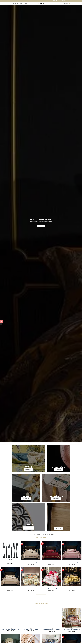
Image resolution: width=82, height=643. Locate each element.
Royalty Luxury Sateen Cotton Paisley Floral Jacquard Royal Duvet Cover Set (51, 589)
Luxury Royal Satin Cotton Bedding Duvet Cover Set (71, 630)
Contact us (26, 3)
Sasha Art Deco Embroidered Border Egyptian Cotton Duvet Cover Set (31, 563)
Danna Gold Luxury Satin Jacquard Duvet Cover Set (30, 589)
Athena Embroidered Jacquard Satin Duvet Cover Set (51, 630)
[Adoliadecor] (41, 3)
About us (22, 3)
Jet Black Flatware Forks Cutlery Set (10, 562)
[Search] (12, 3)
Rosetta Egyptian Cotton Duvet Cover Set (30, 629)
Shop (17, 3)
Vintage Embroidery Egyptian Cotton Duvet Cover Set (71, 589)
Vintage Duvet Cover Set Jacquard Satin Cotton (10, 629)
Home (14, 3)
